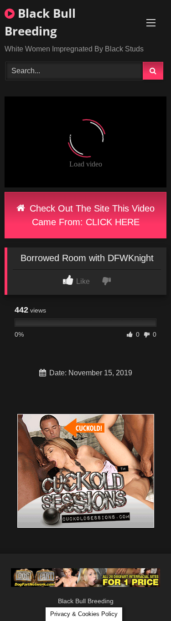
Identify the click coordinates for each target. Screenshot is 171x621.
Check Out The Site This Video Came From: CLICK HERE (91, 215)
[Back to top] (143, 594)
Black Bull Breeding (40, 22)
